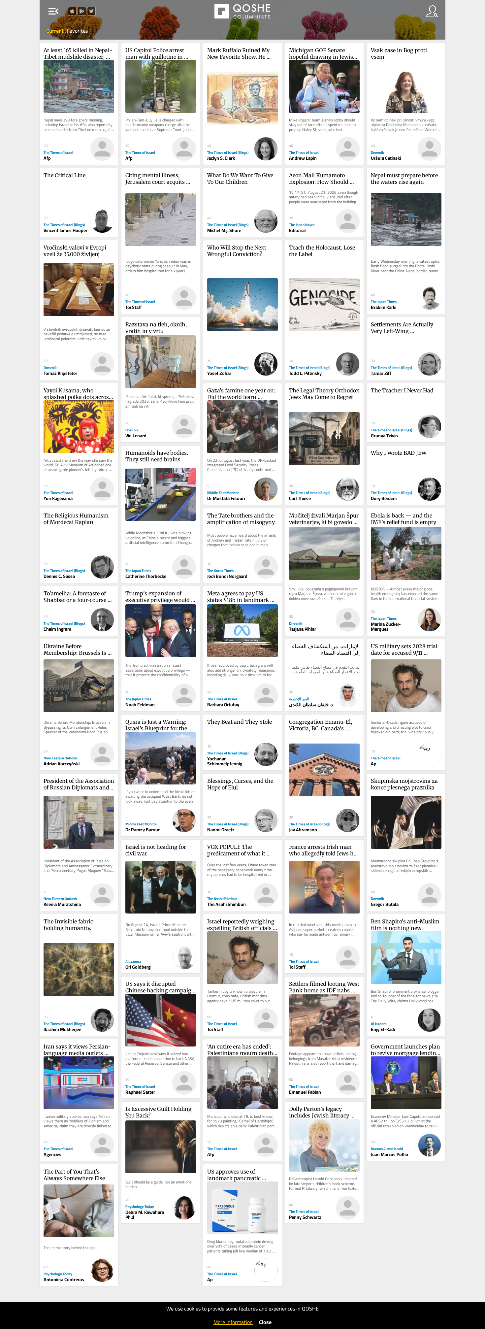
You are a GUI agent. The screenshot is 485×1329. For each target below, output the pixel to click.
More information (233, 1322)
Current (55, 31)
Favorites (77, 31)
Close (265, 1322)
